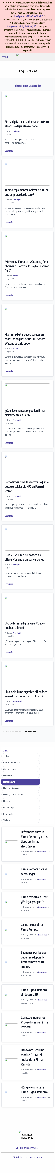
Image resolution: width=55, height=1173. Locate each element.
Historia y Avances (11, 788)
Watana (15, 276)
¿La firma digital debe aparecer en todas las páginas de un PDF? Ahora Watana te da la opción (25, 339)
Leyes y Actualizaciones (13, 794)
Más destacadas (30, 731)
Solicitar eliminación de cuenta (28, 1157)
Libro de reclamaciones (28, 1147)
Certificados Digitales (12, 762)
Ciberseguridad (9, 769)
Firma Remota (9, 781)
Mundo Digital (17, 701)
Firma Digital (17, 200)
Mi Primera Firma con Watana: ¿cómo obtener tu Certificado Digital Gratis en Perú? (27, 266)
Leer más (9, 150)
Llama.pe (7, 801)
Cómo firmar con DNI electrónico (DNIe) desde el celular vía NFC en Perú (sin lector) (27, 486)
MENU (8, 57)
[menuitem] (7, 57)
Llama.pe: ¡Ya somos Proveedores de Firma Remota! (34, 1022)
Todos (6, 756)
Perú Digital (16, 131)
